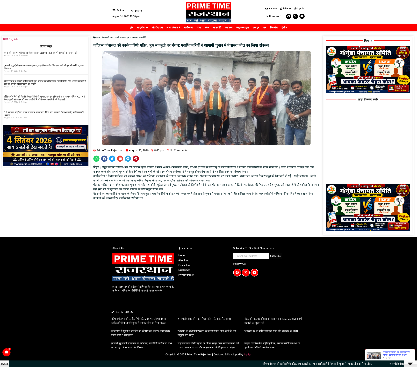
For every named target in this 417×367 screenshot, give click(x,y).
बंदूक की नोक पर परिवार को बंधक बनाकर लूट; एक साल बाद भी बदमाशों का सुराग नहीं (40, 52)
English (13, 39)
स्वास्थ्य (228, 27)
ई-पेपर (284, 27)
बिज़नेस (274, 27)
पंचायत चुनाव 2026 (129, 37)
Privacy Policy (186, 275)
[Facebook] (288, 16)
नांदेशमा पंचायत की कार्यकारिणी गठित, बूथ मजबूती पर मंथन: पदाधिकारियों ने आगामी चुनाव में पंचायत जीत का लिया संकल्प (281, 364)
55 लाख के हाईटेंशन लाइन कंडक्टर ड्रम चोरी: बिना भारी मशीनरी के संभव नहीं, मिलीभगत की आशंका (44, 114)
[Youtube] (302, 16)
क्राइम (256, 27)
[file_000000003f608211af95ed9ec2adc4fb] (368, 92)
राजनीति (217, 27)
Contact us (184, 265)
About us (183, 260)
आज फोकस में (173, 27)
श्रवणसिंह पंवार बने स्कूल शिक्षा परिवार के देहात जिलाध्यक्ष (204, 319)
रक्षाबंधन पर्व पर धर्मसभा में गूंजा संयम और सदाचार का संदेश (271, 331)
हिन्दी (5, 39)
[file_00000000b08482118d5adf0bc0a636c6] (45, 165)
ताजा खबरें (114, 37)
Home (181, 255)
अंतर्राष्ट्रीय (157, 27)
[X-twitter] (295, 16)
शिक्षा (199, 27)
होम (131, 27)
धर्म (264, 27)
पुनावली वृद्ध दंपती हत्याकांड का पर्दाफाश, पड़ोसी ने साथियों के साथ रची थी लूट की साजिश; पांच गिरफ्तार (44, 67)
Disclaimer (184, 270)
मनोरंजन (188, 27)
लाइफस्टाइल (242, 27)
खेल (207, 27)
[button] (132, 11)
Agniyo (248, 354)
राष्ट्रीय (140, 27)
